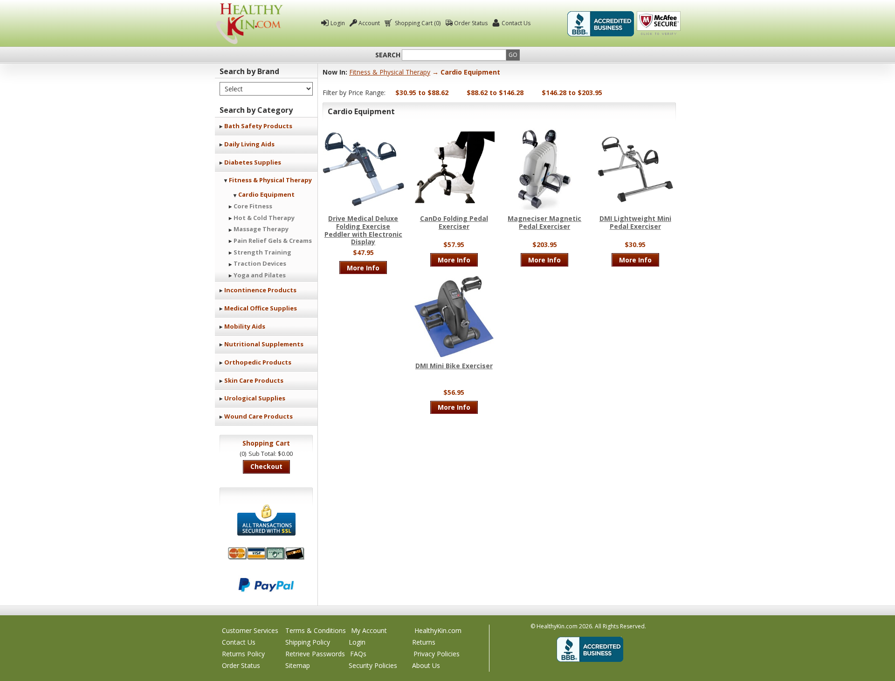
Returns (423, 642)
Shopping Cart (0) (418, 23)
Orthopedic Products (257, 362)
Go (513, 55)
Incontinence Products (260, 290)
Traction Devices (260, 263)
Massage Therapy (261, 229)
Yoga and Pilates (260, 275)
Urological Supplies (254, 398)
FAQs (358, 653)
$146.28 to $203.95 (572, 92)
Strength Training (262, 252)
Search (387, 55)
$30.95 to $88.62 (421, 92)
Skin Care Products (253, 380)
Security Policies (373, 665)
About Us (426, 665)
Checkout (266, 466)
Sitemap (297, 665)
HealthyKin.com (437, 630)
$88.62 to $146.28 (495, 92)
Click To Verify (659, 23)
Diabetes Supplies (252, 162)
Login (337, 23)
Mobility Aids (244, 326)
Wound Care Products (258, 416)
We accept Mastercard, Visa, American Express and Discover (266, 553)
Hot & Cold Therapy (264, 217)
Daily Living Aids (249, 144)
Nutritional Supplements (263, 344)
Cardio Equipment (266, 194)
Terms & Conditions (315, 630)
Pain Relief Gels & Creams (273, 240)
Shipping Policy (307, 642)
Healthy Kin (249, 23)
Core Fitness (253, 206)
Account (369, 23)
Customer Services (250, 630)
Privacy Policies (436, 653)
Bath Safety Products (258, 126)
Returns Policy (243, 653)
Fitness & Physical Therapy (270, 180)
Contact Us (516, 23)
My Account (369, 630)
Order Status (471, 23)
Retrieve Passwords (315, 653)
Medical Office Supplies (260, 308)
